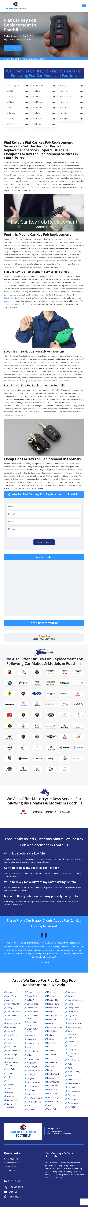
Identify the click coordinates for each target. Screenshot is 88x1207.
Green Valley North (32, 1017)
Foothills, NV (15, 1196)
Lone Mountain (33, 1086)
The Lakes (72, 1045)
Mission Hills (52, 1000)
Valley (70, 1064)
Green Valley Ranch (32, 1023)
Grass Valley (32, 1007)
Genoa (29, 992)
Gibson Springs (33, 996)
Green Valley (32, 1011)
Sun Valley (72, 1038)
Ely (7, 1080)
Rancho (50, 1066)
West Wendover (74, 1083)
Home (6, 59)
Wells (70, 1075)
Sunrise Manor (74, 1041)
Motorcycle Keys (13, 1162)
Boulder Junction (13, 1023)
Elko (8, 1077)
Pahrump (51, 1043)
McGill (29, 1105)
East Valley (11, 1069)
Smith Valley (52, 1109)
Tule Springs (73, 1060)
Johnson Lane (33, 1059)
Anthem (9, 1000)
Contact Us (11, 1166)
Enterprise (10, 1084)
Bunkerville (11, 1027)
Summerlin (72, 1019)
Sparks (71, 1004)
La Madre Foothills (35, 1070)
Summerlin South (75, 1023)
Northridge (52, 1031)
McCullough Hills (34, 1102)
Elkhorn (9, 1073)
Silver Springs (53, 1097)
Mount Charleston (55, 1015)
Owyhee (50, 1039)
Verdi (70, 1068)
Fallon (9, 1088)
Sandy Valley (52, 1089)
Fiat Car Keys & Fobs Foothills (59, 1134)
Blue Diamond (12, 1015)
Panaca (50, 1046)
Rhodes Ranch (53, 1074)
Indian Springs (33, 1051)
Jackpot (30, 1055)
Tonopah (72, 1049)
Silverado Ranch (54, 1101)
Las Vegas (31, 1074)
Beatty (9, 1007)
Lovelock (30, 1094)
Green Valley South (32, 1030)
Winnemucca (73, 1099)
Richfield (50, 1078)
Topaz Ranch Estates (73, 1054)
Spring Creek (73, 1007)
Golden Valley (32, 1000)
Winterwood (73, 1103)
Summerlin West (75, 1027)
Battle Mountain (13, 1004)
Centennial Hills (13, 1050)
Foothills (10, 1096)
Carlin (8, 1043)
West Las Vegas (74, 1079)
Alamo (9, 992)
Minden (50, 996)
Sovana (71, 996)
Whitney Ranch (74, 1091)
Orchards (51, 1035)
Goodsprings (32, 1004)
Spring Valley (73, 1011)
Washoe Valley (74, 1071)
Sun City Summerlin (72, 1032)
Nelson (50, 1023)
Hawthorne (32, 1035)
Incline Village (33, 1043)
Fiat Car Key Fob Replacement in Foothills (28, 59)
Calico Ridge (11, 1035)
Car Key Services (13, 1159)
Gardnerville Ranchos (11, 1105)
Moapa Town (53, 1004)
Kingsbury (31, 1063)
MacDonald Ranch (34, 1098)
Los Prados (31, 1090)
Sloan (49, 1105)
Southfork (72, 992)
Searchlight (52, 1093)
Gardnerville (11, 1100)
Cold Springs (11, 1054)
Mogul (50, 1011)
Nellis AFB (51, 1019)
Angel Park (11, 996)
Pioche (50, 1058)
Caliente (9, 1039)
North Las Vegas (54, 1027)
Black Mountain (13, 1011)
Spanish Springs (75, 1000)
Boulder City (11, 1019)
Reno (49, 1070)
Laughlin (30, 1078)
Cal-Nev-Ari (11, 1031)
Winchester (72, 1095)
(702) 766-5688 (13, 48)
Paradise (51, 1050)
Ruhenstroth (52, 1085)
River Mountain (53, 1082)
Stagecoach (72, 1015)
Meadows (31, 1109)
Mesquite (51, 992)
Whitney (71, 1087)
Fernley (9, 1092)
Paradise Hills (53, 1054)
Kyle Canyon (32, 1066)
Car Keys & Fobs (16, 9)
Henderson (31, 1039)
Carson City (11, 1046)
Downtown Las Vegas (12, 1063)
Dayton (9, 1058)
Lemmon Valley (33, 1082)
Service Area (11, 1170)
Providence (52, 1062)
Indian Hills (31, 1047)
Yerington (72, 1107)
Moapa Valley (53, 1007)
